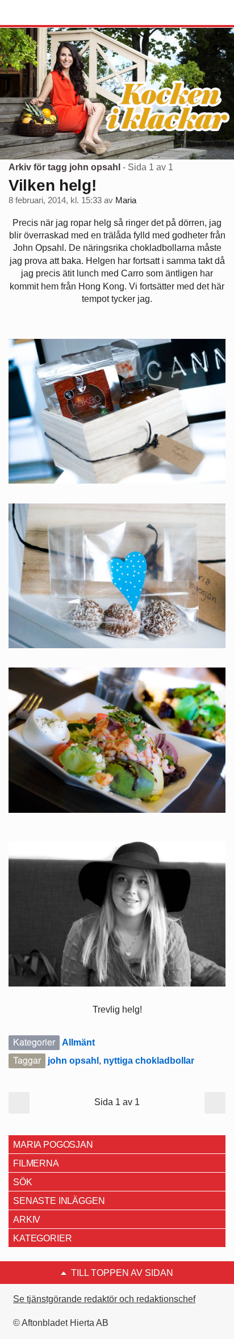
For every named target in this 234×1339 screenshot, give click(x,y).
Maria (125, 200)
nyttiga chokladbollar (148, 1060)
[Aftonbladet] (51, 13)
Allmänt (78, 1042)
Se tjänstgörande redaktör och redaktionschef (104, 1299)
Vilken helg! (53, 185)
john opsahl (73, 1060)
